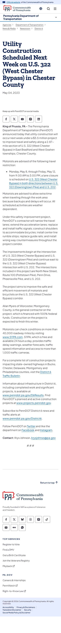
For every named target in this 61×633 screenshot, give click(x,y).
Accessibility (8, 607)
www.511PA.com (13, 337)
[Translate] (41, 8)
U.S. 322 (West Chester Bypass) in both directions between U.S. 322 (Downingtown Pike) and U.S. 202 (33, 183)
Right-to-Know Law (13, 591)
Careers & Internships (14, 580)
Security (27, 610)
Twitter (31, 426)
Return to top (47, 482)
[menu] (55, 9)
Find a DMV (8, 549)
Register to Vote (11, 544)
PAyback (7, 566)
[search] (48, 9)
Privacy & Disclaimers (26, 607)
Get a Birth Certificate (14, 555)
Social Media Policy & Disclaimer (16, 613)
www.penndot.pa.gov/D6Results (23, 395)
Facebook (28, 430)
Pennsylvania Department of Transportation (21, 17)
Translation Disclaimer (12, 610)
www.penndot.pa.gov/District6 (22, 418)
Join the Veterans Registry (16, 560)
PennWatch (9, 585)
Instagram (46, 430)
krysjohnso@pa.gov (43, 437)
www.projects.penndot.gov (33, 403)
